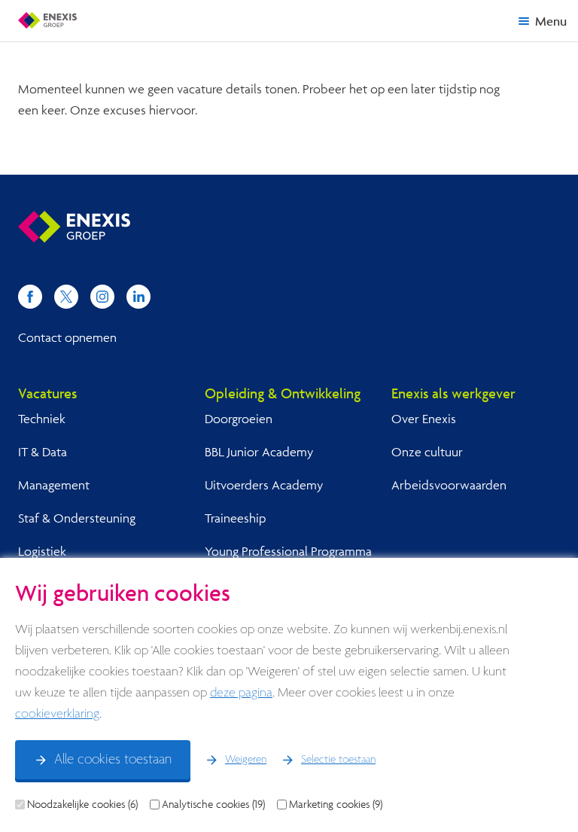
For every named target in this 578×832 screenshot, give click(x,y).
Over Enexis (423, 418)
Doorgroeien (238, 418)
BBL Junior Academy (259, 451)
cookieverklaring (57, 714)
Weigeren (245, 759)
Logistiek (42, 551)
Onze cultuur (427, 451)
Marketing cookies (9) (335, 804)
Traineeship (235, 518)
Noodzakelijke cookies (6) (82, 804)
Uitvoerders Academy (264, 484)
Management (54, 484)
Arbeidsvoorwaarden (449, 484)
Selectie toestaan (338, 759)
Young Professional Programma (288, 551)
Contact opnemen (67, 337)
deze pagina (241, 693)
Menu (551, 21)
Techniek (41, 418)
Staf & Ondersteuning (76, 518)
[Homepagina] (47, 20)
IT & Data (42, 451)
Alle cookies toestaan (113, 759)
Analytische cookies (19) (213, 804)
